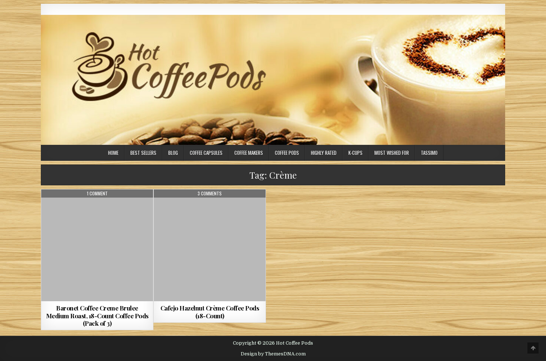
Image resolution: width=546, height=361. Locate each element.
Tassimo (429, 152)
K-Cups (355, 152)
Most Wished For (391, 152)
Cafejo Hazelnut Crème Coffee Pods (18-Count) (209, 311)
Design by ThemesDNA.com (273, 354)
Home (113, 152)
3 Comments (210, 193)
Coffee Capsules (206, 152)
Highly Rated (324, 152)
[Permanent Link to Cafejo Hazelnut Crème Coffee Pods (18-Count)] (210, 245)
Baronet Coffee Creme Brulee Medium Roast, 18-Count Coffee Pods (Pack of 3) (97, 315)
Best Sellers (143, 152)
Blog (173, 152)
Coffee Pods (287, 152)
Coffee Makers (248, 152)
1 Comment (97, 193)
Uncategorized (97, 207)
